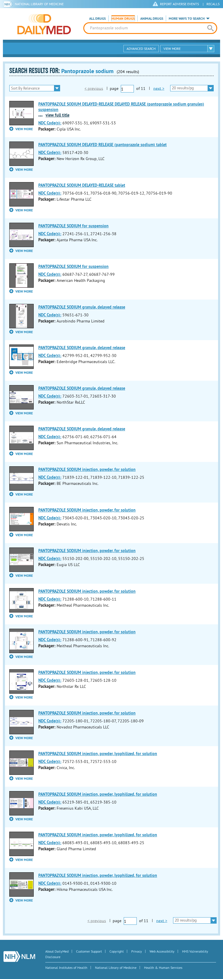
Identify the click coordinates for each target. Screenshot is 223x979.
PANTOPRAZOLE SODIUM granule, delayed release (81, 307)
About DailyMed (57, 951)
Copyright (116, 951)
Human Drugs (123, 18)
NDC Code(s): (49, 123)
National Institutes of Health (66, 967)
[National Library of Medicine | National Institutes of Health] (19, 956)
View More (172, 48)
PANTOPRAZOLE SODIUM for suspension (73, 226)
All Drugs (97, 18)
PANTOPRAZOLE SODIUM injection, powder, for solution (87, 469)
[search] (210, 28)
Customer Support (89, 951)
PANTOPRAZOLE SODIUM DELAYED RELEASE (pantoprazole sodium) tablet (102, 144)
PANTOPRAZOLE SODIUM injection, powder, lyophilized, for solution (97, 753)
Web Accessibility (162, 951)
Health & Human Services (163, 967)
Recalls (213, 4)
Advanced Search (141, 48)
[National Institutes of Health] (9, 4)
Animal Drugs (151, 18)
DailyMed (44, 24)
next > (158, 88)
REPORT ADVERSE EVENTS (179, 4)
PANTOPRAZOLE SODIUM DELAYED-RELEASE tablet (81, 185)
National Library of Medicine (39, 4)
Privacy (136, 951)
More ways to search (187, 18)
